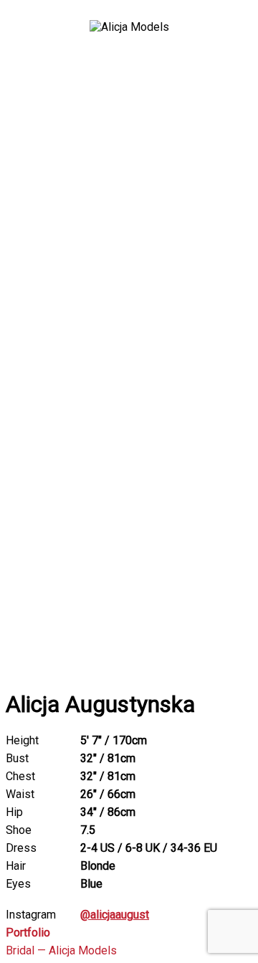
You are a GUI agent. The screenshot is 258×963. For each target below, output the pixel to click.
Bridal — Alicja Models (61, 950)
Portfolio (28, 932)
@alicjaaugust (114, 914)
